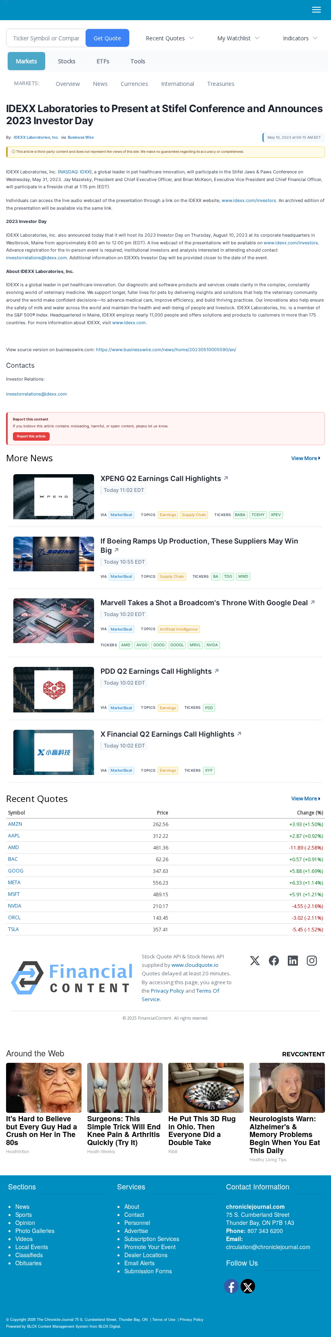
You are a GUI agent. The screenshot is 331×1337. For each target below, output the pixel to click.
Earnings (168, 514)
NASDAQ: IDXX (74, 172)
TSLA (13, 929)
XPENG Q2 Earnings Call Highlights (165, 478)
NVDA (212, 645)
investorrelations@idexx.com (36, 257)
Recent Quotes (165, 38)
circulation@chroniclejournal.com (268, 1247)
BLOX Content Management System (57, 1326)
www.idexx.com (129, 322)
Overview (68, 83)
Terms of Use (163, 1319)
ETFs (102, 61)
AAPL (14, 835)
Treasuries (221, 83)
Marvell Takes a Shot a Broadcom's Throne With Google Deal (208, 602)
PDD (209, 708)
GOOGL (177, 645)
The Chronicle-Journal (55, 1319)
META (14, 882)
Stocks (66, 61)
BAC (13, 859)
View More (304, 458)
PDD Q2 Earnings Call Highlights (160, 671)
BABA (240, 514)
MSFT (14, 894)
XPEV (276, 514)
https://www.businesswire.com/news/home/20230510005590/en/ (166, 349)
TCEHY (258, 514)
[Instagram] (312, 978)
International (177, 83)
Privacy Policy (167, 990)
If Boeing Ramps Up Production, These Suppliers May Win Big (199, 545)
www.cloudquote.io (195, 964)
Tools (137, 61)
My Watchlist (234, 38)
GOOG (159, 645)
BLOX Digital (109, 1326)
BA (215, 576)
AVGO (141, 645)
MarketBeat (121, 514)
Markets (26, 61)
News (100, 83)
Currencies (134, 83)
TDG (228, 576)
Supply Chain (194, 514)
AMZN (15, 824)
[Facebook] (274, 978)
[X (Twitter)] (255, 978)
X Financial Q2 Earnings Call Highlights (171, 734)
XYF (209, 770)
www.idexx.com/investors (249, 200)
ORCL (14, 917)
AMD (125, 645)
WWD (243, 576)
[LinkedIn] (293, 978)
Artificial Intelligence (179, 629)
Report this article (31, 436)
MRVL (195, 645)
